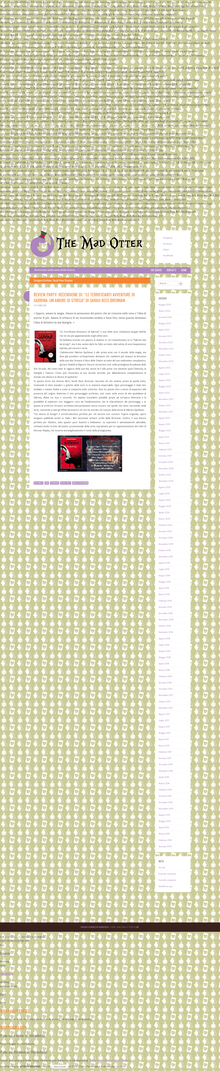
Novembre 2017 (166, 695)
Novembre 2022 (166, 349)
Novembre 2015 (166, 809)
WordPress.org (165, 886)
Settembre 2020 (166, 481)
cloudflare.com (13, 936)
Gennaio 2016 (165, 796)
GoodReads (168, 255)
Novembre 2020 (166, 468)
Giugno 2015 (164, 815)
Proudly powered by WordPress (95, 927)
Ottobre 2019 (165, 550)
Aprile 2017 (164, 739)
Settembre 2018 (166, 632)
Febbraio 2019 (165, 601)
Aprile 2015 (164, 827)
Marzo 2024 (164, 311)
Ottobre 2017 (164, 701)
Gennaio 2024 (165, 317)
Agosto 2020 (165, 487)
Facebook (167, 244)
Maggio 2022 (165, 386)
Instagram (167, 238)
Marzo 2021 (164, 443)
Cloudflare (6, 973)
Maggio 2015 (165, 821)
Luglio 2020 (164, 493)
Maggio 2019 (165, 582)
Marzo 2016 (164, 783)
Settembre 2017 (166, 708)
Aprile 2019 (164, 588)
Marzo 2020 (164, 519)
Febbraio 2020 (165, 525)
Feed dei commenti (167, 880)
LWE (137, 927)
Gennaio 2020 (165, 531)
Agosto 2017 (164, 714)
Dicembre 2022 (166, 342)
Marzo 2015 (164, 834)
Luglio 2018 (164, 645)
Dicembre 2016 (166, 764)
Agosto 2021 (164, 418)
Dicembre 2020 (166, 462)
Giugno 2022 (165, 380)
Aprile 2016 (164, 777)
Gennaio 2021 (165, 456)
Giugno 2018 (164, 651)
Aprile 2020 (164, 512)
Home (184, 270)
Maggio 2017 (164, 733)
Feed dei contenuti (167, 874)
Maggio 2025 (165, 305)
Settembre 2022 (166, 361)
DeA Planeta (38, 483)
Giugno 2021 (164, 424)
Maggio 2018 (165, 657)
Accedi (162, 867)
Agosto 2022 (165, 368)
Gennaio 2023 (165, 336)
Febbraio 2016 (165, 790)
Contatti (171, 270)
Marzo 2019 (164, 594)
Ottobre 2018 (165, 626)
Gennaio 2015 (165, 846)
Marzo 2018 (164, 670)
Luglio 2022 (164, 374)
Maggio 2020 (165, 506)
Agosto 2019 (164, 563)
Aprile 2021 (164, 437)
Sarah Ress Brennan (80, 483)
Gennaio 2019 (165, 607)
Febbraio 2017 (165, 752)
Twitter (166, 249)
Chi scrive (156, 270)
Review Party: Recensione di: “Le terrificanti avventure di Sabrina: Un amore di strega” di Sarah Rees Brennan (84, 297)
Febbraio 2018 (165, 676)
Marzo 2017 (164, 745)
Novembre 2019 (166, 544)
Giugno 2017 (164, 727)
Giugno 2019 (164, 575)
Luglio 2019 (164, 569)
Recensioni (54, 483)
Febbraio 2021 (165, 449)
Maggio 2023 (165, 323)
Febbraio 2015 (165, 840)
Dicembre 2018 (166, 613)
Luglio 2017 (164, 720)
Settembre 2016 (166, 771)
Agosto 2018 (164, 638)
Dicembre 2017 (165, 689)
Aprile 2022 (164, 393)
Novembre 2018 (166, 619)
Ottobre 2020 (165, 475)
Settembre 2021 (166, 412)
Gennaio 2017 (165, 758)
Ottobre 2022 (165, 355)
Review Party (66, 483)
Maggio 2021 (165, 430)
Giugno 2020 (165, 500)
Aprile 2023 (164, 330)
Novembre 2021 (166, 399)
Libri (46, 483)
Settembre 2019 (166, 556)
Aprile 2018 (164, 664)
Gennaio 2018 (165, 682)
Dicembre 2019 (166, 538)
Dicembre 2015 (166, 802)
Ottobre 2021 (165, 405)
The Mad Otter (99, 243)
